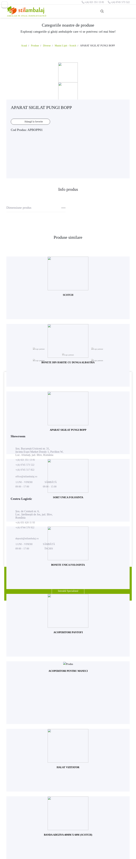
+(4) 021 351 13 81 (94, 2)
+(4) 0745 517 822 (24, 469)
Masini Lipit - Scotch (65, 45)
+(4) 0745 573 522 (120, 2)
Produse (35, 45)
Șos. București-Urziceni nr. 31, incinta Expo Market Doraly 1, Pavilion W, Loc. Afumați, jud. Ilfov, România (39, 451)
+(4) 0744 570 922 (24, 527)
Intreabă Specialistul (68, 591)
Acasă (24, 45)
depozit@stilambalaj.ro (27, 538)
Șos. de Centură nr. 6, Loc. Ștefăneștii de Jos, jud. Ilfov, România (34, 514)
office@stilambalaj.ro (26, 476)
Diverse (47, 45)
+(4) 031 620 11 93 (25, 522)
